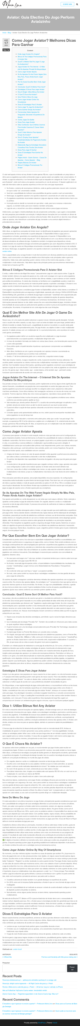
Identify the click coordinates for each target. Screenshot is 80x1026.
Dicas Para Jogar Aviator (26, 122)
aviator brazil (17, 949)
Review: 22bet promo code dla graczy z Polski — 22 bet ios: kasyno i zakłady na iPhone (32, 987)
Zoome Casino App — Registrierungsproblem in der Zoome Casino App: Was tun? (30, 994)
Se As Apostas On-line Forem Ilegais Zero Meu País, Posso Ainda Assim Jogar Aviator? (32, 76)
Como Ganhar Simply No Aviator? (29, 109)
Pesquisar (6, 963)
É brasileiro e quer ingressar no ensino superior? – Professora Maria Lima (27, 1003)
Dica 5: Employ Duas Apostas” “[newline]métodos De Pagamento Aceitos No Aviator (32, 139)
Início (4, 32)
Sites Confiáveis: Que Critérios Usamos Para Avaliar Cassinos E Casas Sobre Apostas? (31, 127)
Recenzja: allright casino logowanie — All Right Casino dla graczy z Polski (27, 983)
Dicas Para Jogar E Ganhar (27, 150)
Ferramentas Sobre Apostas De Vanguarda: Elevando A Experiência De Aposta (31, 114)
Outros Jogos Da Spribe (26, 119)
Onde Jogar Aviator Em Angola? (29, 54)
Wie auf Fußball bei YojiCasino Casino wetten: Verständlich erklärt (24, 990)
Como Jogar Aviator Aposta (27, 72)
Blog (9, 32)
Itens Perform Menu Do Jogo (27, 97)
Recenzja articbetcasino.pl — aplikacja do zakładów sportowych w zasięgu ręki (29, 980)
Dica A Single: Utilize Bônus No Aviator (31, 92)
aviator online (6, 251)
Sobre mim (67, 4)
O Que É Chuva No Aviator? (27, 94)
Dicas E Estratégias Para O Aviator (30, 104)
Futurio (55, 1022)
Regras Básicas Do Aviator (27, 162)
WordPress (42, 1022)
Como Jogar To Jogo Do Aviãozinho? (30, 107)
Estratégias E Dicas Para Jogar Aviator (31, 89)
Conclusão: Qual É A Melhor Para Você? (31, 87)
